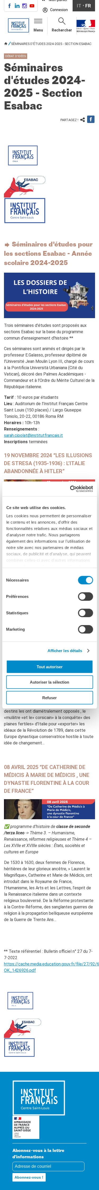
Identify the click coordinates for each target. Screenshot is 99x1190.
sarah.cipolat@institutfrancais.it (33, 435)
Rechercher (62, 30)
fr (88, 5)
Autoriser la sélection (49, 682)
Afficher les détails (65, 650)
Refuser (49, 697)
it (79, 5)
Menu (38, 30)
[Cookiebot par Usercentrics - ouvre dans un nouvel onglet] (70, 489)
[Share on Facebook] (91, 119)
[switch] (85, 596)
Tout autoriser (50, 666)
